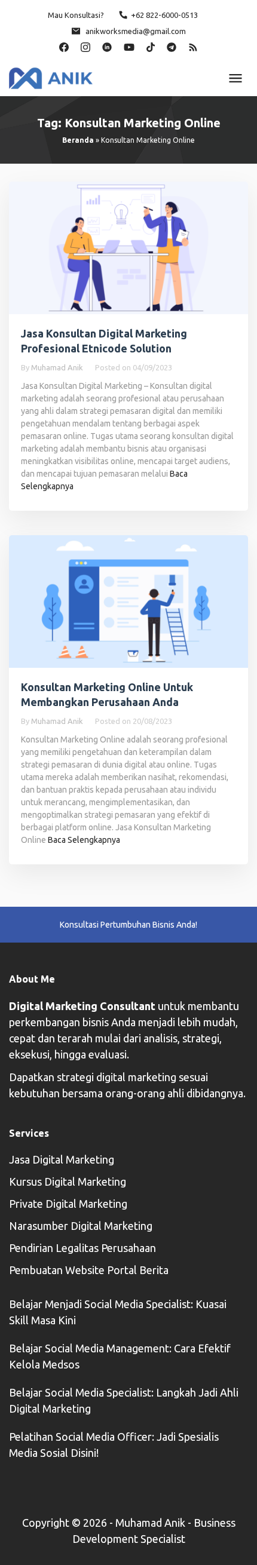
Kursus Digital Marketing (67, 1181)
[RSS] (193, 46)
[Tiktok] (150, 46)
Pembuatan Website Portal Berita (89, 1270)
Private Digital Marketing (68, 1204)
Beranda (78, 140)
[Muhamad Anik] (51, 77)
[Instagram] (85, 46)
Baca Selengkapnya (84, 840)
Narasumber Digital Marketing (80, 1226)
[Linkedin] (107, 46)
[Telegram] (171, 46)
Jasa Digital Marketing (61, 1159)
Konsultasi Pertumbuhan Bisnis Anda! (128, 924)
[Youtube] (129, 46)
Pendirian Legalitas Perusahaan (82, 1248)
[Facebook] (64, 46)
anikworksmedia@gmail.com (135, 31)
